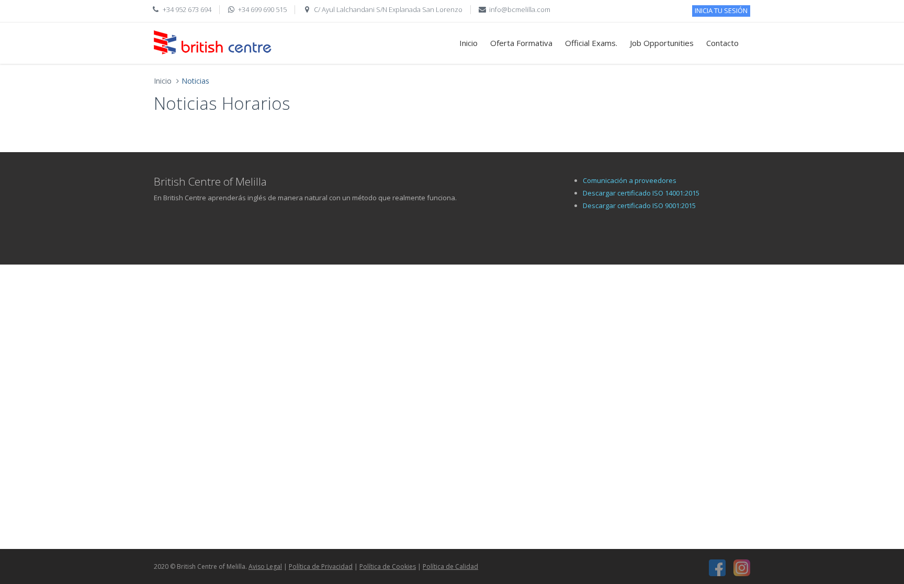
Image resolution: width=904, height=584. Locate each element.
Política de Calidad (450, 566)
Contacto (722, 43)
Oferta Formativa (521, 43)
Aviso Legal (265, 566)
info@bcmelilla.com (519, 9)
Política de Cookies (387, 566)
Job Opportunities (662, 43)
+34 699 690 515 (262, 9)
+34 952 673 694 (187, 9)
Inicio (468, 43)
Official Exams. (591, 43)
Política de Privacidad (321, 566)
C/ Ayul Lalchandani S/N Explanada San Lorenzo (388, 9)
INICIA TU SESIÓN (721, 10)
